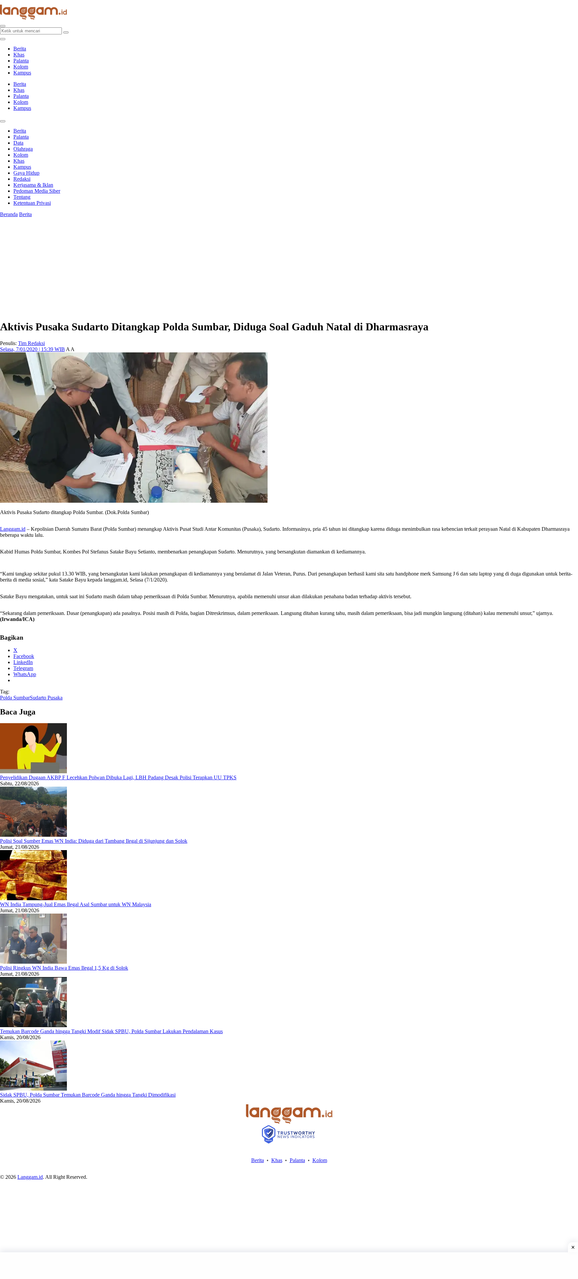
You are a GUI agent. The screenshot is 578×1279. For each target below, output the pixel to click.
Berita (19, 48)
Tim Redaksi (31, 343)
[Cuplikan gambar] (33, 771)
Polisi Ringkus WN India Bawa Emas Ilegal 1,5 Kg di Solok (64, 968)
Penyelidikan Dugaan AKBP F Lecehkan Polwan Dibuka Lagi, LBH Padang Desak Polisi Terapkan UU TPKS (118, 777)
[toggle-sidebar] (2, 39)
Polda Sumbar (15, 697)
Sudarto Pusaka (46, 697)
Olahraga (23, 149)
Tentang (21, 197)
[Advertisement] (289, 1265)
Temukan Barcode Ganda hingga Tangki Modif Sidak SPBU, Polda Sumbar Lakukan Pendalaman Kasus (111, 1031)
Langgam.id (12, 529)
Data (18, 143)
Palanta (21, 60)
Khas (18, 54)
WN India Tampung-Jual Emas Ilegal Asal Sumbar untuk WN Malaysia (75, 904)
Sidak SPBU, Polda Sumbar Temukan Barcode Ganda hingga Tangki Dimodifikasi (88, 1095)
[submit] (66, 32)
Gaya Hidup (26, 173)
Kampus (22, 72)
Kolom (20, 66)
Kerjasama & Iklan (33, 185)
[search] (2, 26)
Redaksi (21, 179)
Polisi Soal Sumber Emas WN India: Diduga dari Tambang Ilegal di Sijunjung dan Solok (93, 841)
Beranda (9, 214)
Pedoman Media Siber (36, 191)
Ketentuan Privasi (32, 203)
